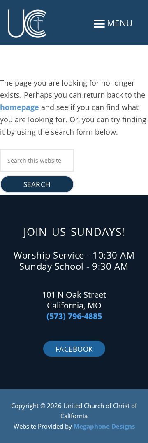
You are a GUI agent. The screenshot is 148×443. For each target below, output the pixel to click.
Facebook (74, 349)
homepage (19, 107)
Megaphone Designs (104, 426)
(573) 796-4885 (74, 316)
